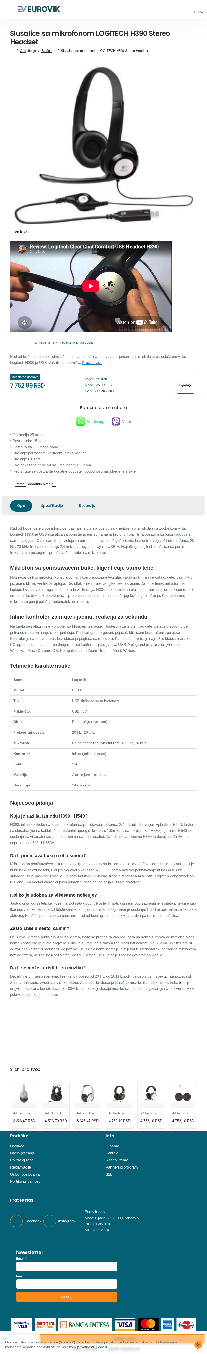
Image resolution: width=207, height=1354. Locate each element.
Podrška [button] (19, 1136)
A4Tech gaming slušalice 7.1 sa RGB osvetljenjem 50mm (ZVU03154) (183, 1113)
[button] (8, 9)
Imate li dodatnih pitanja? (35, 484)
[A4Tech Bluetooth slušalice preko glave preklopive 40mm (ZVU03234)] (87, 1093)
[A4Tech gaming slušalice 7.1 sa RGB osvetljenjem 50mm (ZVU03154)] (183, 1093)
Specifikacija (52, 505)
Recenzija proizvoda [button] (76, 342)
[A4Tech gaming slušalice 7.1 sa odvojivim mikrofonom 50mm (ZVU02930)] (119, 1093)
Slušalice (48, 51)
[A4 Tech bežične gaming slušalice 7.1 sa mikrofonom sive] (24, 1093)
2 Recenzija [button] (44, 342)
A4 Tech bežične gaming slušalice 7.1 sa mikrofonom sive (24, 1113)
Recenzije (87, 505)
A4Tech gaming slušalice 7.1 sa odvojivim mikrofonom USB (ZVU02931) (151, 1113)
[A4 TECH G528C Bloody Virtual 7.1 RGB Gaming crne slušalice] (55, 1093)
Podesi (101, 1347)
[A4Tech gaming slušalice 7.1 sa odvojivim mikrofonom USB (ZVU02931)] (151, 1093)
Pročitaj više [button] (92, 362)
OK (198, 1344)
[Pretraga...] (187, 9)
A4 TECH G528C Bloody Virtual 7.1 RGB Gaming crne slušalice (56, 1113)
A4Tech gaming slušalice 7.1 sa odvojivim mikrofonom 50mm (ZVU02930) (119, 1113)
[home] (12, 50)
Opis (21, 505)
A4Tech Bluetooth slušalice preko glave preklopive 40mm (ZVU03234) (87, 1113)
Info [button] (110, 1136)
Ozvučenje (28, 51)
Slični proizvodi (26, 1069)
